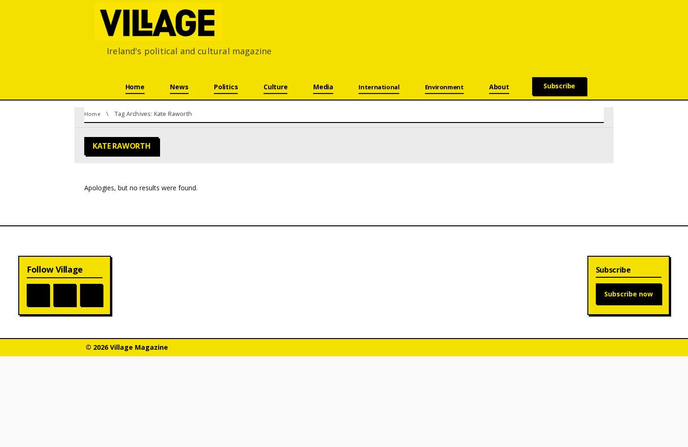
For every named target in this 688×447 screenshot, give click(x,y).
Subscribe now (628, 293)
